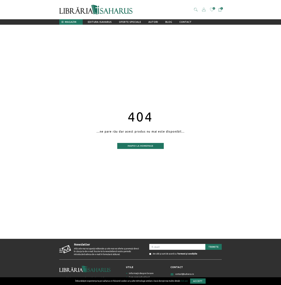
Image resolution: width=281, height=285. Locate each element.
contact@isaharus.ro (184, 274)
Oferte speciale (130, 22)
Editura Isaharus (100, 22)
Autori (153, 22)
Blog (168, 22)
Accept (198, 281)
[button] (196, 9)
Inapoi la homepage (140, 146)
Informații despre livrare (141, 273)
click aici (184, 281)
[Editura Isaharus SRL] (112, 9)
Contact (185, 22)
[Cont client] (204, 9)
